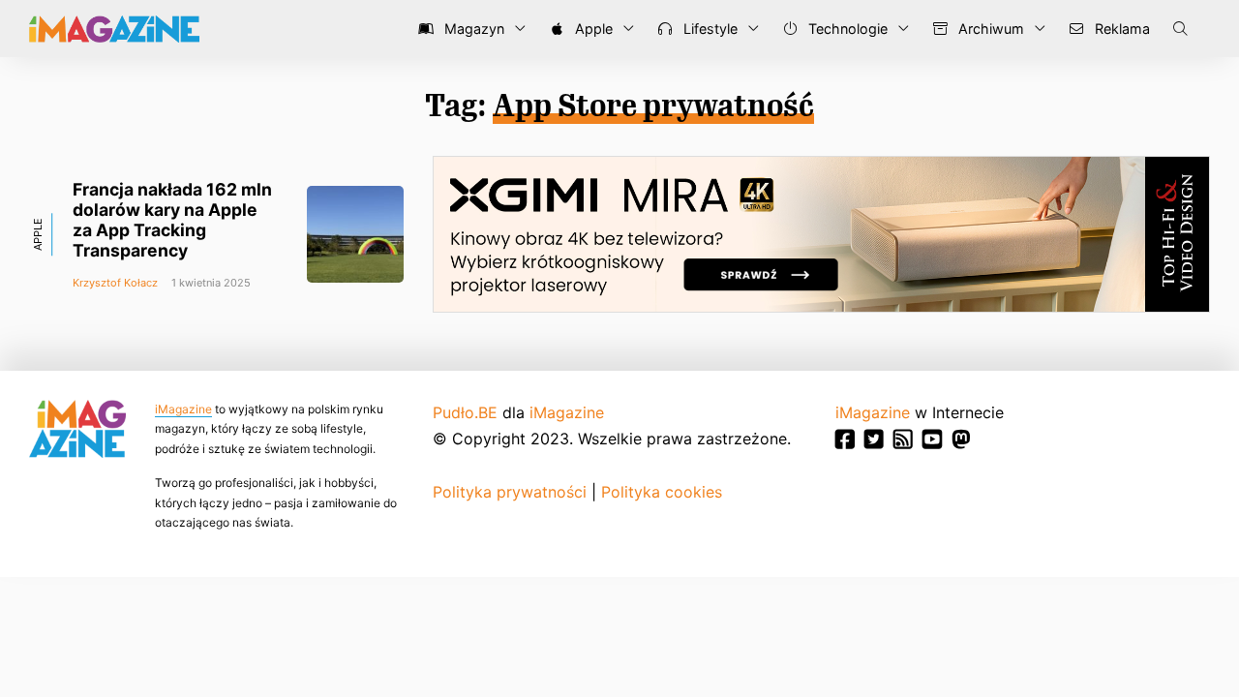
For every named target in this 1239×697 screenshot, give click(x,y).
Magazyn (472, 28)
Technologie (846, 28)
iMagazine (183, 409)
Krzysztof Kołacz (115, 282)
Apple (592, 28)
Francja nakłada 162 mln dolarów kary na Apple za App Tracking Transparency (172, 219)
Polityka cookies (661, 491)
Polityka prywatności (510, 491)
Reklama (1120, 28)
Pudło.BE (465, 412)
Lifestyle (709, 28)
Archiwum (989, 28)
